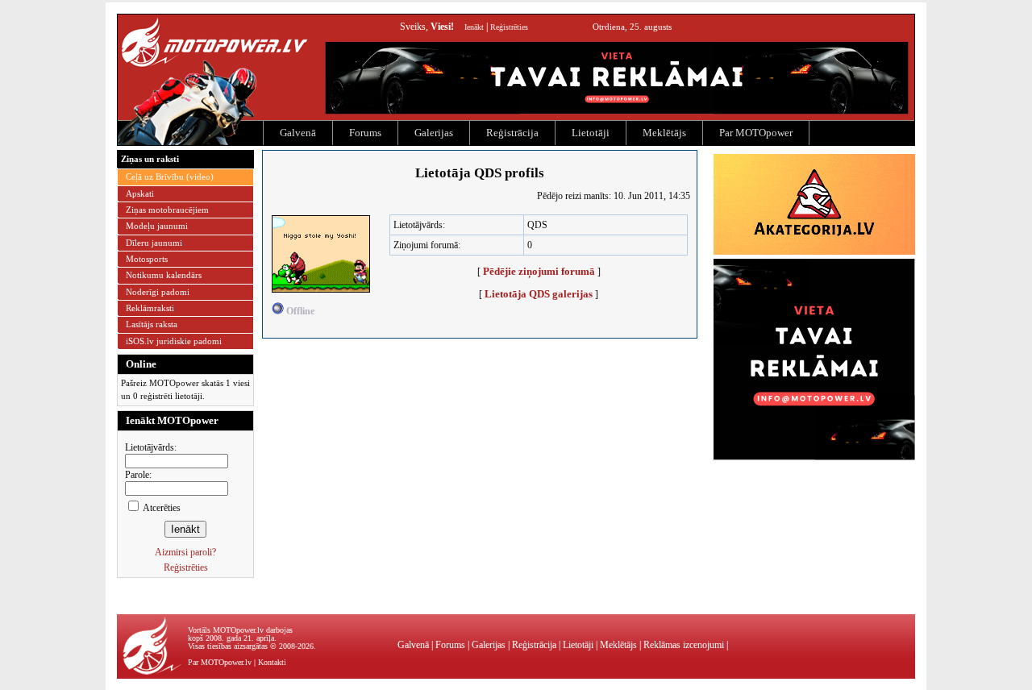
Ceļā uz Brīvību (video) (170, 176)
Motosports (147, 259)
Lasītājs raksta (151, 324)
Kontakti (272, 662)
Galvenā (298, 133)
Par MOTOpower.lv (220, 662)
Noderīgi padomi (157, 292)
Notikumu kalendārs (164, 275)
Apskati (140, 193)
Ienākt (474, 27)
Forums (365, 133)
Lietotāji (591, 133)
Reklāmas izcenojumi (683, 645)
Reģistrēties (509, 27)
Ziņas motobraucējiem (167, 209)
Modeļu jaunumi (157, 226)
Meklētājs (664, 133)
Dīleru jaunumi (154, 242)
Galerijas (433, 133)
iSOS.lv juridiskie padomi (174, 341)
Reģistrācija (512, 133)
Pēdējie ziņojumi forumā (539, 271)
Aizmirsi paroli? (185, 552)
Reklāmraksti (150, 308)
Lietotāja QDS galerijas (539, 294)
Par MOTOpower (756, 133)
